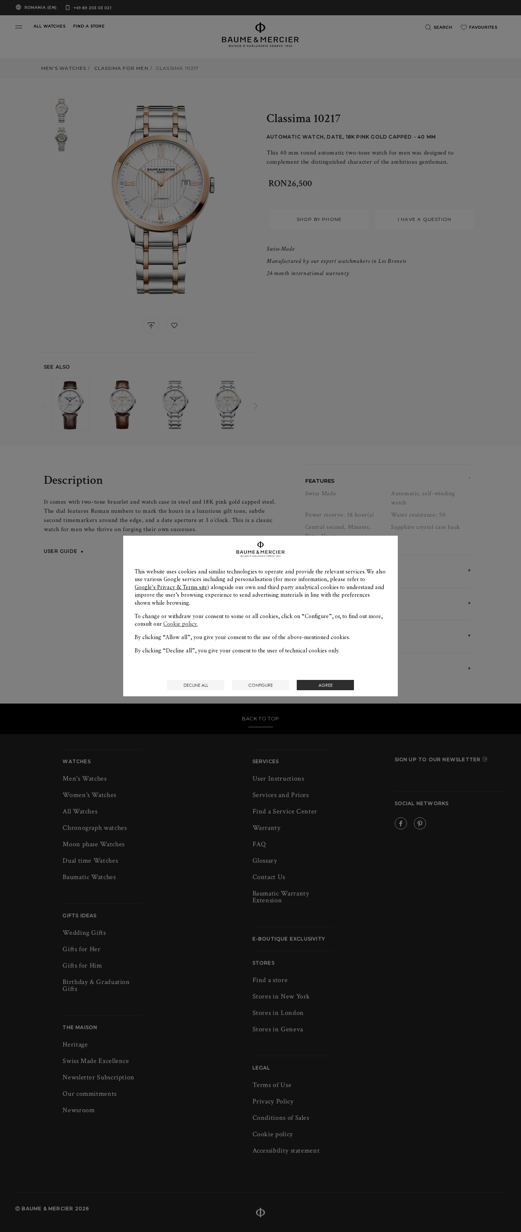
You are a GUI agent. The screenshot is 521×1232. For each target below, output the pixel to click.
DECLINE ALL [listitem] (195, 685)
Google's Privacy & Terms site (171, 587)
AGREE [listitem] (325, 685)
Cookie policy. (180, 624)
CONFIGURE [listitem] (260, 685)
